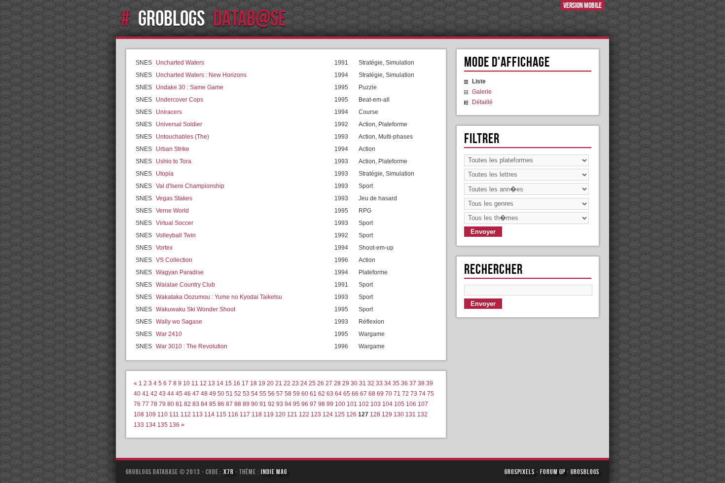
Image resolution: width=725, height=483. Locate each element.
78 (153, 404)
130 (399, 414)
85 (212, 404)
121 (292, 414)
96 (304, 404)
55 (262, 393)
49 (212, 393)
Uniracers (169, 112)
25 (312, 383)
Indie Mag (274, 472)
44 (170, 393)
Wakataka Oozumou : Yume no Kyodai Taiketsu (219, 297)
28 (337, 383)
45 (179, 393)
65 (346, 393)
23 (295, 383)
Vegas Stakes (174, 198)
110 (162, 414)
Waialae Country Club (185, 284)
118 (257, 414)
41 (145, 393)
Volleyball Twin (176, 235)
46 (187, 393)
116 (233, 414)
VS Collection (174, 260)
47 (195, 393)
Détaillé (482, 102)
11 (194, 383)
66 (355, 393)
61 (313, 393)
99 (329, 404)
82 (187, 404)
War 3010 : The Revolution (191, 346)
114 (209, 414)
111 (174, 414)
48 (204, 393)
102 (364, 404)
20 (270, 383)
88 (237, 404)
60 (304, 393)
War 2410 (169, 334)
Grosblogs (585, 472)
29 (345, 383)
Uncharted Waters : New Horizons (201, 75)
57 (279, 393)
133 (139, 424)
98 (321, 404)
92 (271, 404)
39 (429, 383)
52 (237, 393)
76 (137, 404)
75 (430, 393)
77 (145, 404)
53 (246, 393)
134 (150, 424)
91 (262, 404)
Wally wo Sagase (179, 321)
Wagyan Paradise (180, 272)
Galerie (482, 91)
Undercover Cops (179, 99)
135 (162, 424)
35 (396, 383)
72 (405, 393)
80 (170, 404)
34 (387, 383)
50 (221, 393)
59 (296, 393)
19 (261, 383)
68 (371, 393)
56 (271, 393)
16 (236, 383)
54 (254, 393)
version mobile (582, 5)
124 (328, 414)
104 (387, 404)
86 (221, 404)
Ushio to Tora (173, 161)
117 (245, 414)
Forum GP (552, 472)
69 (380, 393)
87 (229, 404)
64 (338, 393)
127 (363, 414)
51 (229, 393)
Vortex (164, 247)
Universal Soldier (179, 124)
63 (329, 393)
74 (422, 393)
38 (421, 383)
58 (288, 393)
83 (195, 404)
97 (313, 404)
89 (246, 404)
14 (220, 383)
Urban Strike (172, 149)
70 (388, 393)
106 (411, 404)
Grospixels (520, 472)
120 (280, 414)
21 (278, 383)
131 (410, 414)
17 (245, 383)
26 (320, 383)
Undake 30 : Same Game (189, 87)
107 (423, 404)
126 (351, 414)
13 (211, 383)
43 (162, 393)
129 (387, 414)
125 (339, 414)
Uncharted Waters (180, 62)
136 (174, 424)
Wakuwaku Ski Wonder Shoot (195, 309)
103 (375, 404)
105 (399, 404)
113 (197, 414)
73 (413, 393)
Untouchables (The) (182, 136)
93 (279, 404)
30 (354, 383)
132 (422, 414)
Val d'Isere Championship (190, 186)
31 (362, 383)
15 (228, 383)
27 (329, 383)
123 (316, 414)
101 (352, 404)
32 (370, 383)
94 (288, 404)
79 (162, 404)
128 (375, 414)
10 (186, 383)
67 (363, 393)
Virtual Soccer (174, 223)
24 (303, 383)
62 (321, 393)
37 (412, 383)
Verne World (172, 210)
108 (139, 414)
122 (304, 414)
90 (254, 404)
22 (287, 383)
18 (253, 383)
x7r (228, 472)
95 (296, 404)
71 (397, 393)
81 (179, 404)
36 (404, 383)
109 (150, 414)
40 (137, 393)
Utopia (165, 173)
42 (153, 393)
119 (268, 414)
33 (379, 383)
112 (186, 414)
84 (204, 404)
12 (203, 383)
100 (340, 404)
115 (221, 414)
